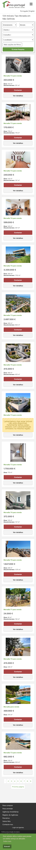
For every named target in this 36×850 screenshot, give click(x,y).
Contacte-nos (7, 824)
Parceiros (6, 818)
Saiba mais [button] (7, 841)
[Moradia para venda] (18, 695)
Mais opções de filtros (12, 45)
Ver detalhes (18, 96)
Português (24, 11)
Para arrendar (7, 809)
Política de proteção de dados (11, 832)
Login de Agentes (18, 827)
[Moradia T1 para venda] (18, 597)
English (31, 11)
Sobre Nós (6, 821)
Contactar (18, 90)
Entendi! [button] (7, 846)
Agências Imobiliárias (10, 812)
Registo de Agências (10, 815)
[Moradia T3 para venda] (18, 65)
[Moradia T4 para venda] (18, 207)
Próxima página (18, 787)
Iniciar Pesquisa (18, 49)
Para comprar (7, 805)
